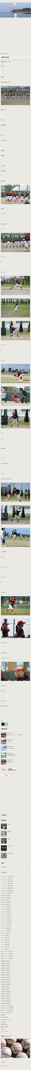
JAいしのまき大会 (11, 748)
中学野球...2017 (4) (5, 963)
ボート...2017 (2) (5, 949)
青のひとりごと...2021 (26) (7, 954)
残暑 (8, 838)
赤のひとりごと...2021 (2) (7, 1005)
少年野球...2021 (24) (5, 991)
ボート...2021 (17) (5, 939)
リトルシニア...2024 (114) (7, 881)
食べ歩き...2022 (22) (5, 904)
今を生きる (16, 9)
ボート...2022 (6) (5, 937)
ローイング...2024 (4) (6, 932)
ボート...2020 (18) (5, 942)
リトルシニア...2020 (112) (7, 890)
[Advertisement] (15, 35)
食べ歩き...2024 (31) (5, 900)
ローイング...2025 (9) (6, 930)
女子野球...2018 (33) (5, 977)
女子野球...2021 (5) (5, 970)
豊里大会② (5, 57)
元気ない (9, 824)
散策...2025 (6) (4, 1026)
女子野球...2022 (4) (5, 968)
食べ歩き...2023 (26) (5, 902)
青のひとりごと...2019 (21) (7, 958)
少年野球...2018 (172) (6, 998)
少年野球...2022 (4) (5, 989)
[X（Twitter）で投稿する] (2, 724)
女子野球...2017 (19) (5, 979)
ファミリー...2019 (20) (6, 921)
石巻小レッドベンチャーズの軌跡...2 (15, 734)
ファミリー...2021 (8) (6, 916)
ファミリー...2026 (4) (6, 907)
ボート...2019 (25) (5, 944)
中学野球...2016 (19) (5, 965)
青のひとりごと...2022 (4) (7, 951)
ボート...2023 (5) (5, 935)
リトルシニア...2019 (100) (7, 892)
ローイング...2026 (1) (6, 928)
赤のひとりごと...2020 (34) (7, 1007)
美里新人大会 (10, 761)
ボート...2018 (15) (5, 946)
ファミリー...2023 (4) (6, 911)
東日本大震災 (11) (5, 1024)
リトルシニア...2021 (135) (7, 888)
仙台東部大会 (10, 853)
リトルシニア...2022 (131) (7, 885)
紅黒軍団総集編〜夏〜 (12, 755)
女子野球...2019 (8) (5, 975)
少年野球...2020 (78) (5, 993)
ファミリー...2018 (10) (6, 923)
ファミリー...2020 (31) (6, 918)
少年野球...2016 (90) (5, 1003)
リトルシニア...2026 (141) (7, 876)
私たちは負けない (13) (6, 1019)
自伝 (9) (3, 1029)
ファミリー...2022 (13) (6, 914)
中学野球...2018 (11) (5, 961)
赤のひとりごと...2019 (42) (7, 1010)
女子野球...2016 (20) (5, 982)
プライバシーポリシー (6, 1066)
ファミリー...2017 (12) (6, 925)
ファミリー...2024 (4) (6, 909)
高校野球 (9, 831)
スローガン (10, 846)
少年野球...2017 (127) (6, 1000)
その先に (9, 741)
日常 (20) (3, 1022)
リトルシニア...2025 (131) (7, 878)
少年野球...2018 (6, 61)
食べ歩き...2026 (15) (5, 895)
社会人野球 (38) (4, 1017)
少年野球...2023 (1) (5, 986)
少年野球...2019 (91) (5, 996)
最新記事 (3, 820)
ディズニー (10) (4, 1031)
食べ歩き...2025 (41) (5, 897)
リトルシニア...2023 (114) (7, 883)
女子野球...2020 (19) (5, 972)
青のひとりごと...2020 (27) (7, 956)
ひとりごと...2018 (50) (6, 1012)
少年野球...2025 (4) (5, 984)
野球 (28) (3, 1015)
